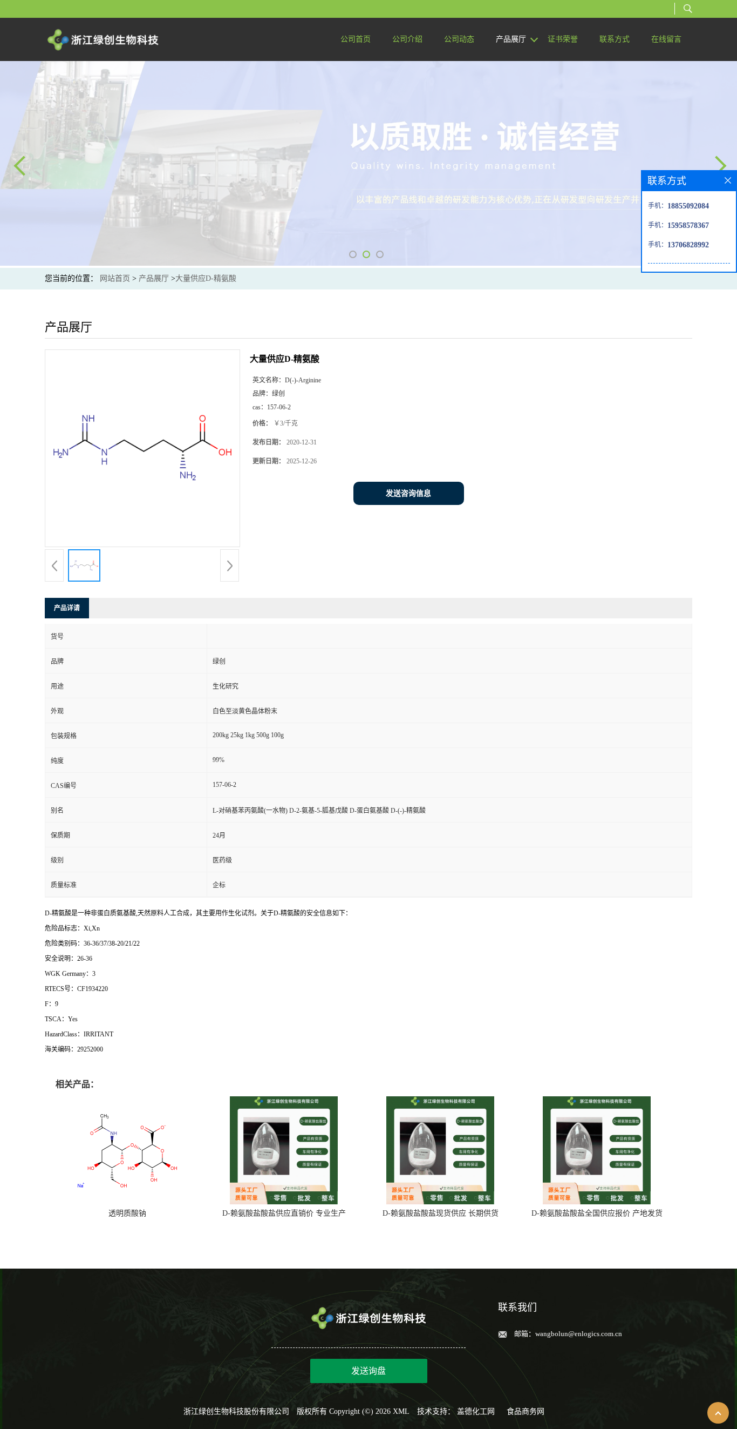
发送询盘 (368, 1371)
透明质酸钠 (127, 1213)
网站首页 (115, 278)
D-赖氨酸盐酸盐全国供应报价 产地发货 (597, 1213)
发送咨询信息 (408, 493)
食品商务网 (525, 1411)
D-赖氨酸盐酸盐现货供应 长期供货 (441, 1213)
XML (401, 1411)
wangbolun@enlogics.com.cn (578, 1334)
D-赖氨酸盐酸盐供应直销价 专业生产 (284, 1213)
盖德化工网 (476, 1411)
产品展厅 (154, 278)
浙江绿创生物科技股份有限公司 (236, 1411)
